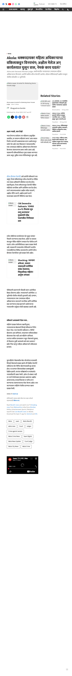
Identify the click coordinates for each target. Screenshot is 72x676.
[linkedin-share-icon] (19, 118)
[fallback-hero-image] (45, 103)
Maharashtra (18, 407)
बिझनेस (56, 9)
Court (21, 426)
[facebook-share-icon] (16, 118)
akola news (11, 426)
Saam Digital (28, 436)
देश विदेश (48, 9)
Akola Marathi (27, 421)
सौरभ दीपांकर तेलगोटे (14, 176)
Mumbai (32, 407)
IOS (36, 414)
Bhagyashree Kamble (17, 108)
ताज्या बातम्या (13, 9)
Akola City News (13, 446)
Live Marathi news (20, 411)
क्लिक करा (16, 400)
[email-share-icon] (23, 118)
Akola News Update (14, 441)
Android (29, 414)
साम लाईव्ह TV (52, 4)
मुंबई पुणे (30, 9)
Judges (29, 426)
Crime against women (15, 431)
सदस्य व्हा (15, 394)
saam (17, 421)
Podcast (42, 4)
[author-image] (8, 108)
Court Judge (28, 441)
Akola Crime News (14, 436)
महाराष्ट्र (22, 9)
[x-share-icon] (12, 118)
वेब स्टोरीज (63, 4)
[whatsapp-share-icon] (8, 118)
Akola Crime (26, 446)
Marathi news (14, 405)
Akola (10, 421)
